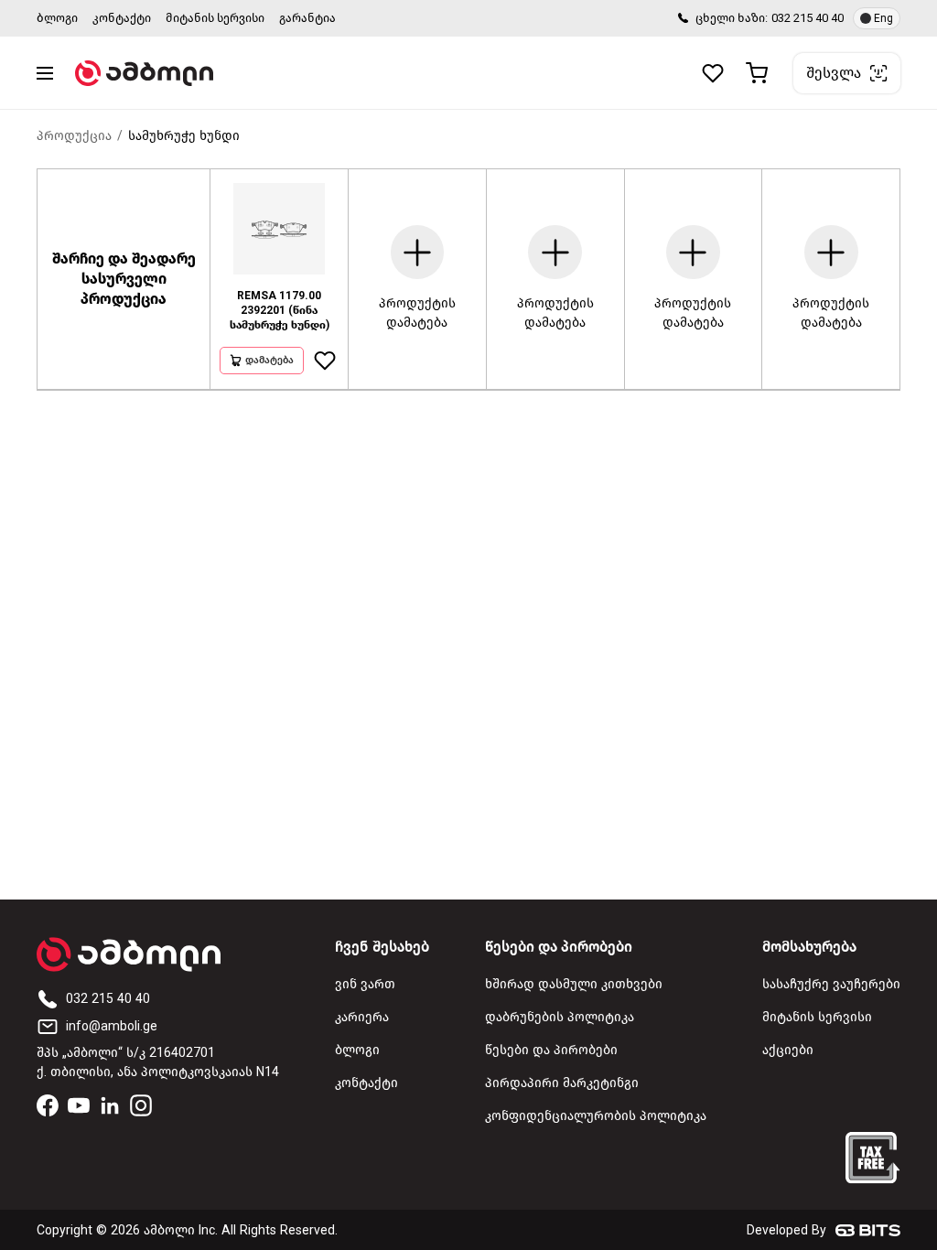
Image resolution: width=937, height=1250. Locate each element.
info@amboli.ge (111, 1026)
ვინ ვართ (365, 984)
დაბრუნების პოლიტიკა (559, 1017)
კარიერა (362, 1017)
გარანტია (307, 18)
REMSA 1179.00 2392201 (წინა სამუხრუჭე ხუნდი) (279, 310)
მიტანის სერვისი (215, 18)
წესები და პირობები (551, 1050)
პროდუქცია (74, 136)
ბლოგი (57, 18)
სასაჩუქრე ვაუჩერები (831, 984)
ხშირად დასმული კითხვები (573, 984)
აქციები (787, 1050)
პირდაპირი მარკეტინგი (562, 1083)
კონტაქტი (121, 18)
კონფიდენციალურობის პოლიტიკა (595, 1116)
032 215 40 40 (807, 18)
